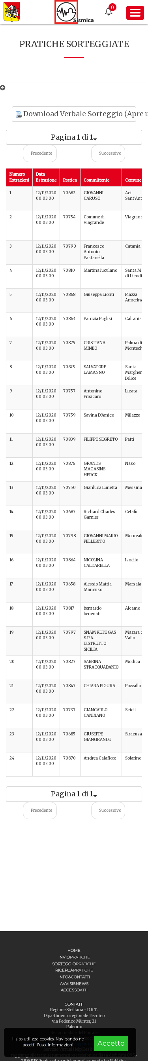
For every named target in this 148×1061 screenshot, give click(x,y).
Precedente (41, 153)
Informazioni (60, 1045)
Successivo (110, 153)
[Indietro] (4, 88)
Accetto (111, 1043)
